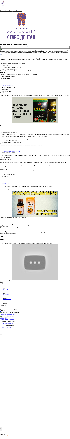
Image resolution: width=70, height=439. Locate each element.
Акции (14, 11)
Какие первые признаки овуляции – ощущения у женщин (7, 314)
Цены (3, 6)
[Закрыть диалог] (1, 430)
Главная (3, 5)
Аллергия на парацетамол (6, 294)
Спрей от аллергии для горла (5, 183)
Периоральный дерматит (3, 318)
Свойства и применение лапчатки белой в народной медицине (9, 324)
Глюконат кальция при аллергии (7, 299)
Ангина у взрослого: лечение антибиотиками (6, 311)
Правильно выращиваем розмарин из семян (7, 85)
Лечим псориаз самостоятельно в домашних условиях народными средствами (11, 151)
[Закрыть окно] (1, 334)
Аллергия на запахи (5, 289)
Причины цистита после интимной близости (7, 323)
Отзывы (7, 11)
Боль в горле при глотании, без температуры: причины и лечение (8, 315)
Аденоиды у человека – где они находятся (7, 327)
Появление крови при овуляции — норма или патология (7, 319)
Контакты (19, 11)
